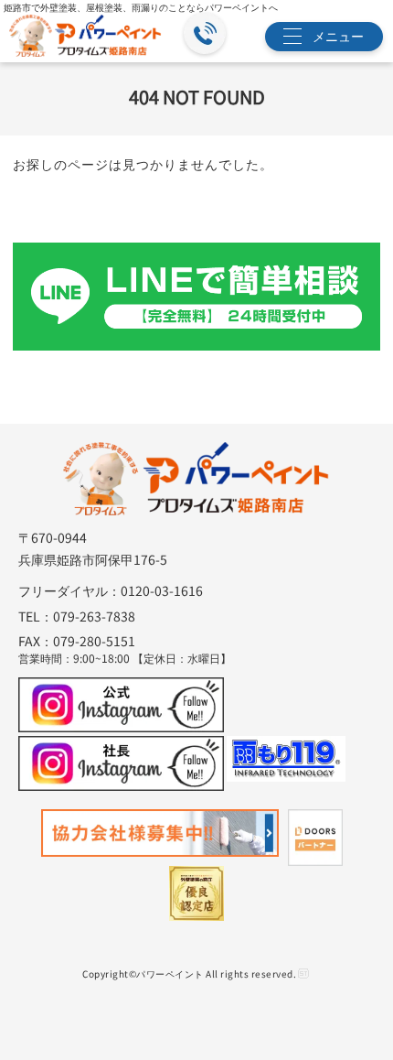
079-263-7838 (94, 616)
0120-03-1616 (162, 590)
